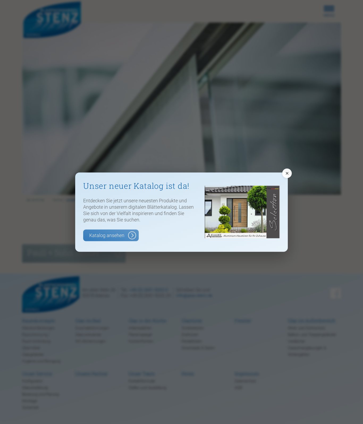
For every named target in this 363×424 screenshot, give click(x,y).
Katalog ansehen (106, 235)
